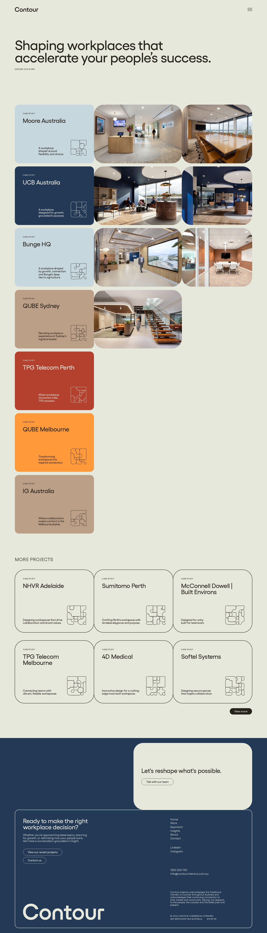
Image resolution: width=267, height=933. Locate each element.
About (174, 834)
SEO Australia (194, 919)
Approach (176, 826)
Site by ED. (212, 919)
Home (174, 819)
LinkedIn (175, 847)
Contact (175, 838)
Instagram (176, 851)
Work (173, 823)
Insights (175, 830)
